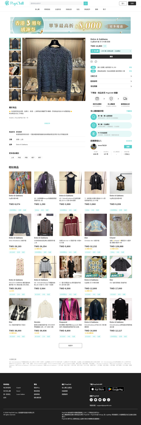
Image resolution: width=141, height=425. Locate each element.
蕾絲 (24, 363)
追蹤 (128, 146)
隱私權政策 (37, 397)
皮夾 (4, 397)
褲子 (39, 157)
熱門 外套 (79, 365)
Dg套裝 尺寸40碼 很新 (69, 362)
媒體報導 (65, 394)
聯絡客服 (37, 391)
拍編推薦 (65, 391)
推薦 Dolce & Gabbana (50, 365)
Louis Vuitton (20, 394)
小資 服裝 (112, 365)
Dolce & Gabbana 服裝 (68, 363)
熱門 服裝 (118, 365)
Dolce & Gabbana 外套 (54, 363)
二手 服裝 (99, 365)
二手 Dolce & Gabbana (102, 363)
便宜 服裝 (105, 365)
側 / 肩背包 (6, 394)
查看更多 (47, 123)
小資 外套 (73, 365)
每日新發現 (7, 387)
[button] (96, 153)
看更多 (70, 345)
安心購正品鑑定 (67, 387)
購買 (111, 56)
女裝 (17, 139)
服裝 (31, 363)
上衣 (21, 139)
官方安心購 (7, 391)
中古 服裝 (125, 365)
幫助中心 (37, 387)
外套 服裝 (91, 363)
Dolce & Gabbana (22, 144)
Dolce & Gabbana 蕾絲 (40, 363)
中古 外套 (86, 365)
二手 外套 (60, 365)
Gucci (18, 391)
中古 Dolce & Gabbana (36, 365)
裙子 (32, 157)
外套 (19, 157)
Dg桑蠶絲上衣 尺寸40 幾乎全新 (53, 362)
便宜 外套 (66, 365)
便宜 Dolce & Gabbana (116, 363)
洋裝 (26, 157)
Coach (18, 387)
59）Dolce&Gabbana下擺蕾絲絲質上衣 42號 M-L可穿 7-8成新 (26, 362)
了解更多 (129, 111)
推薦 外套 (92, 365)
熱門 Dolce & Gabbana (22, 365)
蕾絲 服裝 (85, 363)
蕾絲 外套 (78, 363)
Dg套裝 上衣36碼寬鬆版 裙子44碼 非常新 (88, 362)
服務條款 (37, 394)
